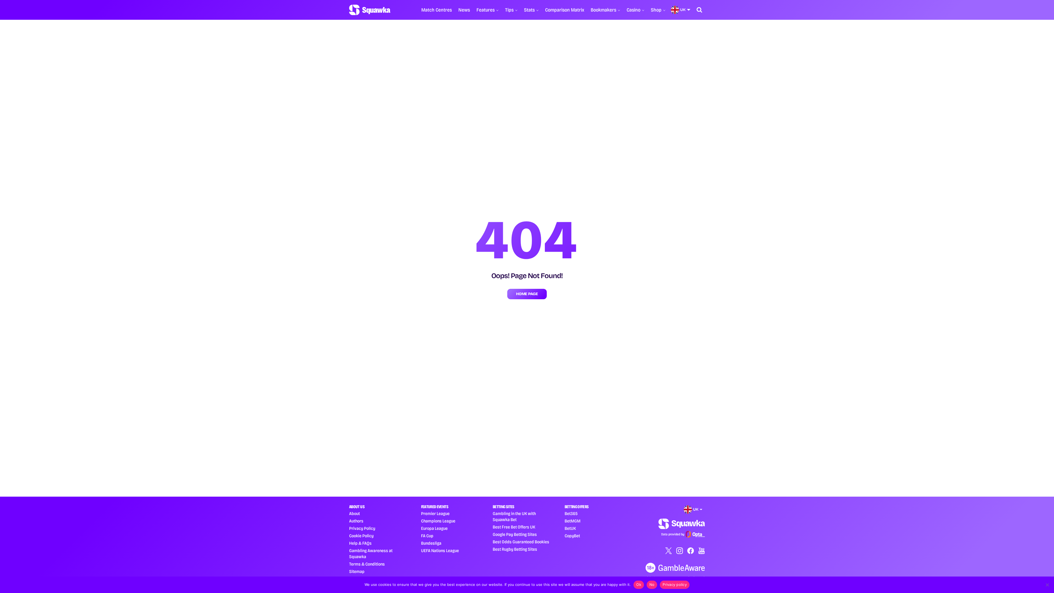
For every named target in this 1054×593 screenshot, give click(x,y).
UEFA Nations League (440, 550)
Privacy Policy (362, 528)
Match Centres (436, 10)
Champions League (438, 521)
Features (485, 10)
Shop (656, 10)
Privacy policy (675, 584)
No (652, 584)
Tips (509, 10)
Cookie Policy (361, 535)
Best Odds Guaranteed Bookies (521, 541)
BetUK (570, 528)
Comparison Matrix (564, 10)
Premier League (435, 513)
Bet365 (571, 513)
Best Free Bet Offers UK (514, 527)
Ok (638, 584)
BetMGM (573, 521)
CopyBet (572, 535)
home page (527, 294)
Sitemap (357, 571)
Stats (529, 10)
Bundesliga (431, 543)
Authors (356, 521)
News (464, 10)
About (354, 513)
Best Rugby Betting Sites (515, 549)
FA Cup (427, 535)
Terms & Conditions (367, 564)
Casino (633, 10)
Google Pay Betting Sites (515, 534)
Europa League (434, 528)
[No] (1047, 585)
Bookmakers (603, 10)
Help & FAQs (360, 543)
